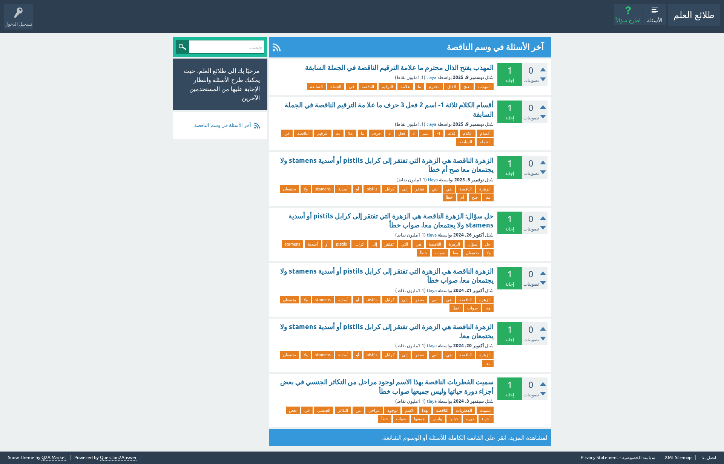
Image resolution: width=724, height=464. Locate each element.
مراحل (374, 410)
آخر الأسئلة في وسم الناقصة (222, 125)
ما (419, 86)
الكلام (467, 133)
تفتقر (419, 189)
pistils (372, 189)
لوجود (392, 410)
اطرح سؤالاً (628, 20)
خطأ (449, 197)
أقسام (485, 133)
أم (462, 197)
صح (475, 197)
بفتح (467, 86)
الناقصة (368, 86)
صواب (440, 253)
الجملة (335, 86)
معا (488, 197)
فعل (401, 133)
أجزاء (486, 418)
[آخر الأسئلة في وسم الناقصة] (276, 47)
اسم (425, 133)
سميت (485, 410)
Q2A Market (53, 457)
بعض (293, 410)
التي (435, 189)
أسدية (343, 189)
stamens (323, 189)
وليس (437, 418)
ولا (306, 189)
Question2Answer (118, 457)
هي (449, 189)
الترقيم (387, 86)
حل (488, 244)
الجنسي (323, 410)
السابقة (316, 86)
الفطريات (464, 410)
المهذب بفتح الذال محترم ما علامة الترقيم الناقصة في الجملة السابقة (399, 67)
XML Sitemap (678, 457)
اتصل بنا (708, 457)
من (358, 410)
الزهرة (485, 189)
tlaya (431, 77)
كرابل (389, 189)
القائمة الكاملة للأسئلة (456, 437)
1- (438, 133)
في (351, 86)
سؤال (472, 244)
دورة (470, 418)
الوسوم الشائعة (402, 437)
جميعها (419, 418)
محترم (434, 86)
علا (350, 133)
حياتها (454, 418)
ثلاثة (451, 133)
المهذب (484, 86)
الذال (451, 86)
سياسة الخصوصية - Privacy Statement (618, 457)
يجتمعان (289, 189)
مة (338, 133)
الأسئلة (655, 20)
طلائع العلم (694, 15)
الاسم (409, 410)
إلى (405, 189)
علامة (405, 86)
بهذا (425, 410)
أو (357, 189)
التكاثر (343, 410)
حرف (376, 133)
